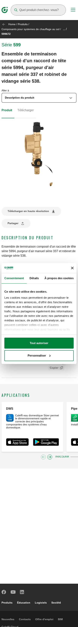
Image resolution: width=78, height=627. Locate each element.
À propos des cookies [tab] (59, 278)
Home (12, 24)
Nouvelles (8, 619)
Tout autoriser (39, 343)
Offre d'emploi (44, 619)
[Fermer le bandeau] (72, 268)
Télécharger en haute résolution (28, 211)
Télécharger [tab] (25, 110)
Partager (13, 223)
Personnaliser (37, 355)
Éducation (23, 602)
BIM (60, 619)
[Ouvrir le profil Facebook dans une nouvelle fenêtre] (4, 592)
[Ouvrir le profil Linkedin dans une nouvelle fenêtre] (22, 592)
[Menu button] (73, 10)
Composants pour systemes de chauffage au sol (30, 29)
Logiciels (41, 602)
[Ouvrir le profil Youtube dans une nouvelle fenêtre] (13, 592)
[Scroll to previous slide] (43, 457)
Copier (54, 367)
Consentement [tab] (14, 278)
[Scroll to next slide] (49, 457)
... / (65, 29)
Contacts (25, 619)
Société (56, 602)
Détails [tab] (34, 278)
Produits (23, 24)
